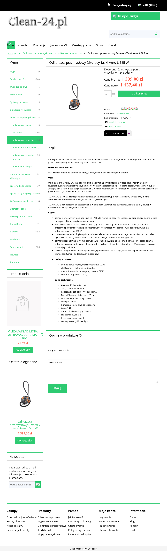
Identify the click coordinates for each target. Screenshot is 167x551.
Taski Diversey (122, 113)
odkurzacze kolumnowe (24, 147)
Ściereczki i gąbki (18, 208)
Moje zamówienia (109, 521)
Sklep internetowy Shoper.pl (83, 548)
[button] (115, 122)
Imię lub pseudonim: (59, 350)
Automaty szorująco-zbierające (20, 176)
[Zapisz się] (38, 484)
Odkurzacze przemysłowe (22, 117)
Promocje (14, 262)
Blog (132, 521)
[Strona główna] (38, 21)
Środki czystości (17, 79)
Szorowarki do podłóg (20, 185)
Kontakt (133, 525)
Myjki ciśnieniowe (18, 86)
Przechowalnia (107, 525)
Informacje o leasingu (80, 521)
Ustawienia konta (108, 530)
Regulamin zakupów (79, 534)
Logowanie (105, 517)
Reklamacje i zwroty (18, 530)
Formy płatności (16, 521)
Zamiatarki (15, 239)
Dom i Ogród (16, 223)
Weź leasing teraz (116, 133)
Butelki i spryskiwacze (20, 109)
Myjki (12, 71)
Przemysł (14, 231)
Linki (132, 530)
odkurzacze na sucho (23, 140)
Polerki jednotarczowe (21, 216)
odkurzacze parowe (22, 125)
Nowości (14, 254)
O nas (132, 517)
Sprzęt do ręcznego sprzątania (24, 193)
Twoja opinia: (55, 362)
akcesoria (17, 132)
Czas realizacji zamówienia (22, 517)
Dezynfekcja (16, 94)
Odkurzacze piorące (49, 517)
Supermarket (16, 247)
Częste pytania (76, 525)
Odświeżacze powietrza (21, 201)
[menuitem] (23, 45)
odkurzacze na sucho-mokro (23, 157)
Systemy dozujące (19, 102)
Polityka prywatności (79, 530)
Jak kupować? (75, 517)
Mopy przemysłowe (49, 534)
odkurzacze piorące (22, 166)
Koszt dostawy (15, 525)
